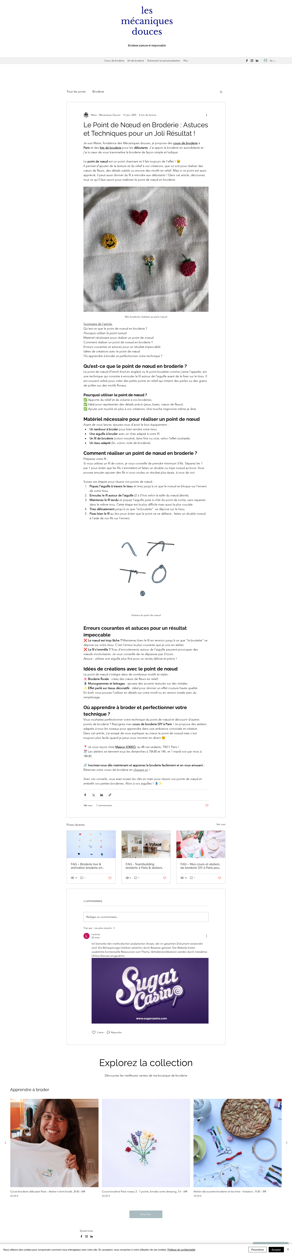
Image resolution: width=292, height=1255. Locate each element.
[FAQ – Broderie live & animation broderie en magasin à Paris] (91, 844)
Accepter (276, 1249)
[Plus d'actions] (206, 115)
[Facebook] (247, 60)
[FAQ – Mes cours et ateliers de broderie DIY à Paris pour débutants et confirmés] (200, 844)
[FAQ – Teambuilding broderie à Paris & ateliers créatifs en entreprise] (146, 844)
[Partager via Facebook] (85, 795)
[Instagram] (252, 60)
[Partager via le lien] (110, 795)
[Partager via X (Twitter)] (93, 795)
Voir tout (220, 824)
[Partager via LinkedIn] (101, 795)
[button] (221, 91)
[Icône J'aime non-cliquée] (94, 1032)
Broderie (98, 91)
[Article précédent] (5, 1143)
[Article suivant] (287, 1143)
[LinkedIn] (257, 60)
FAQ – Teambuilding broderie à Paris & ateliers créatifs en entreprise (144, 865)
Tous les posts (76, 91)
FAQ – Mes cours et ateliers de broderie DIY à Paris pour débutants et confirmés (200, 865)
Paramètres (257, 1249)
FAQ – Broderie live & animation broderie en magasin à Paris (86, 865)
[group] (146, 1150)
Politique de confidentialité (181, 1249)
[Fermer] (288, 1249)
